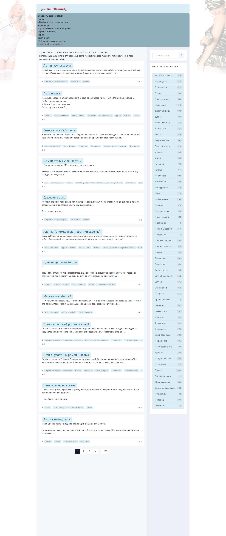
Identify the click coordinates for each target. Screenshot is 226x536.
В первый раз (168, 87)
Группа (118, 116)
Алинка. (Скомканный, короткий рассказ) (71, 231)
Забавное (168, 134)
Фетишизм (168, 323)
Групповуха (168, 105)
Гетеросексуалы (60, 81)
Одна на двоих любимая (60, 262)
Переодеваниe (168, 211)
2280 (105, 451)
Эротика (168, 352)
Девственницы (168, 111)
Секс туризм (168, 270)
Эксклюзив (168, 364)
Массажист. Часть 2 (57, 296)
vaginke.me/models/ (47, 31)
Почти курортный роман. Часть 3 (66, 324)
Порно (41, 19)
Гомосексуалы (168, 99)
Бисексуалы (168, 81)
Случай (48, 81)
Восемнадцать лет (114, 183)
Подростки (168, 234)
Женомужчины (98, 183)
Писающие (168, 223)
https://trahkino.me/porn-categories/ (55, 28)
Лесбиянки (168, 181)
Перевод (168, 400)
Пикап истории (168, 217)
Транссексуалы (168, 299)
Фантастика (134, 146)
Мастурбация (168, 187)
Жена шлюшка (168, 122)
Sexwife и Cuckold (168, 75)
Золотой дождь (82, 183)
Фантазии (92, 116)
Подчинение (95, 146)
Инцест (72, 146)
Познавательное (168, 246)
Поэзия (48, 116)
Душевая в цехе (54, 197)
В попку (168, 93)
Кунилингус (168, 176)
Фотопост (168, 405)
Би (65, 146)
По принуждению (110, 247)
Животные (168, 128)
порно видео (44, 25)
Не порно (88, 340)
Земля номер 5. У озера (59, 130)
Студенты (168, 293)
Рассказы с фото (168, 346)
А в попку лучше (105, 116)
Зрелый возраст (168, 376)
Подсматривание (168, 240)
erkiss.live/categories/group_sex (53, 22)
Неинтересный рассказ (59, 385)
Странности (116, 340)
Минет (72, 247)
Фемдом (168, 317)
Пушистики (168, 394)
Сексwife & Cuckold (52, 146)
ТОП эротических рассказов (52, 41)
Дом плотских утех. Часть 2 (62, 160)
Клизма (168, 170)
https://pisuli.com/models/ (50, 44)
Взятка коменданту (56, 419)
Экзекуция (168, 329)
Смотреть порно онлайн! (50, 16)
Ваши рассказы (78, 116)
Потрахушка (51, 93)
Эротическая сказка (168, 388)
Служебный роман (127, 247)
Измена (86, 81)
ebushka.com (44, 38)
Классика (168, 164)
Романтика (75, 81)
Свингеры (168, 264)
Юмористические (61, 116)
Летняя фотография (57, 65)
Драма (168, 117)
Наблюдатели (84, 247)
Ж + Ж (91, 284)
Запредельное (168, 140)
